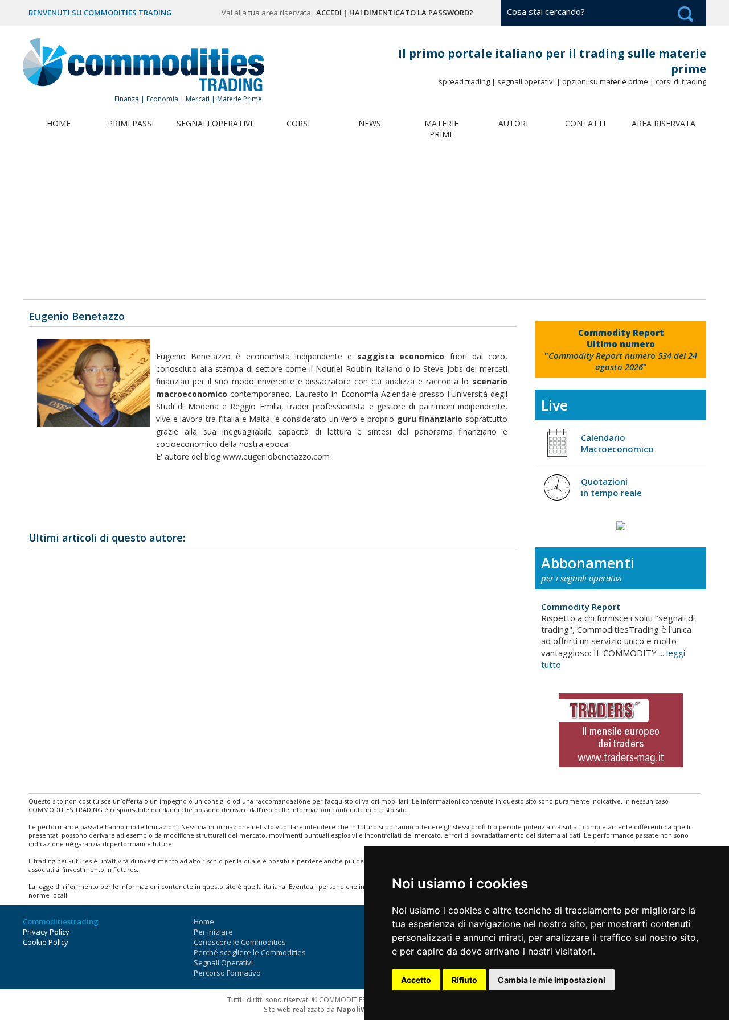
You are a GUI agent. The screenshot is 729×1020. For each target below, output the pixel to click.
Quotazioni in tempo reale (611, 487)
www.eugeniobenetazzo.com (276, 456)
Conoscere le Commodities (240, 942)
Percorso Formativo (227, 973)
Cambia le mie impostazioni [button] (551, 980)
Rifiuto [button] (464, 980)
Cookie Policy (45, 942)
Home (59, 123)
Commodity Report (580, 606)
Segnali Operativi (214, 123)
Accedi (329, 12)
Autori (513, 123)
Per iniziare (213, 932)
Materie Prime (441, 129)
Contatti (585, 123)
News (369, 123)
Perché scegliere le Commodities (250, 952)
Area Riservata (663, 123)
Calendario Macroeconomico (617, 443)
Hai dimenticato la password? (411, 12)
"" (620, 349)
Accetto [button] (416, 980)
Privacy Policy (46, 932)
